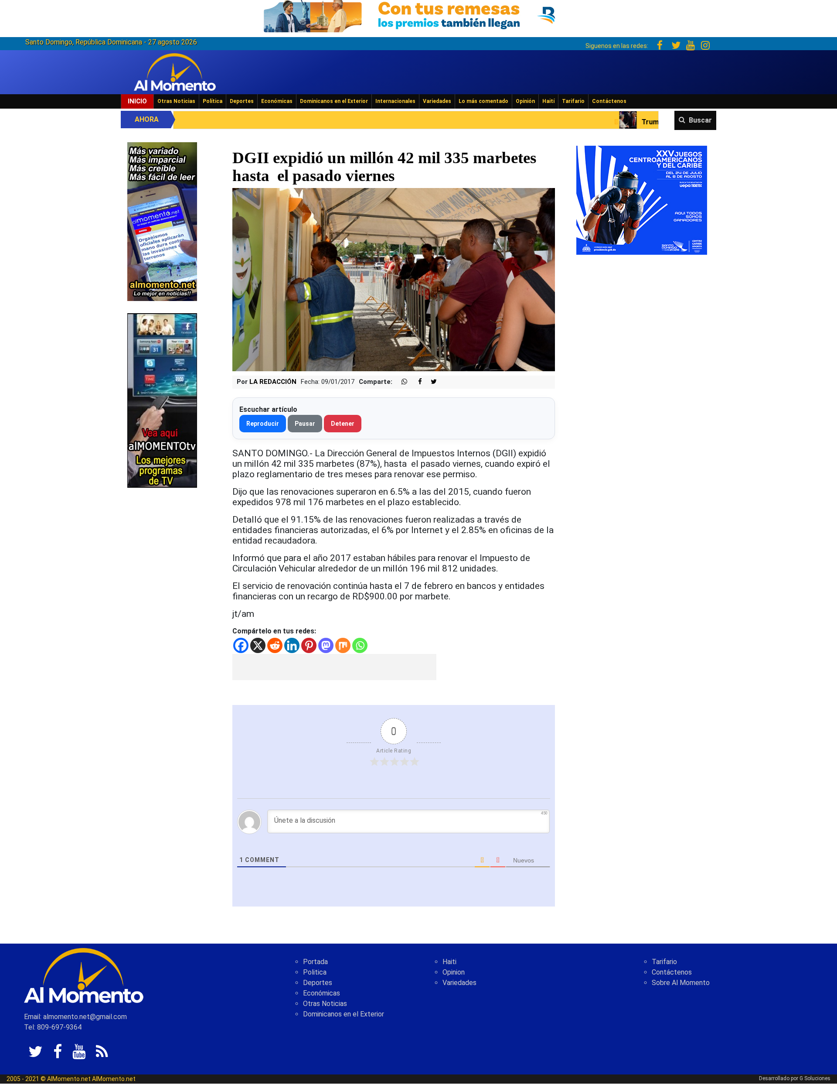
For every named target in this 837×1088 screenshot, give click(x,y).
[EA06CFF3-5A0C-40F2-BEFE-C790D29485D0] (162, 400)
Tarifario (573, 101)
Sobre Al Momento (681, 983)
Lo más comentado (483, 101)
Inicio (137, 101)
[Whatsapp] (359, 645)
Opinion (453, 972)
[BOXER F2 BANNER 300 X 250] (641, 199)
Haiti (449, 962)
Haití (548, 101)
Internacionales (395, 101)
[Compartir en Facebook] (415, 382)
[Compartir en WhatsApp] (400, 382)
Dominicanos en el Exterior (334, 101)
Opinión (525, 101)
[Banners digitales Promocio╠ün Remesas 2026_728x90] (418, 14)
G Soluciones (815, 1078)
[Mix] (342, 645)
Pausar (305, 423)
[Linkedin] (291, 645)
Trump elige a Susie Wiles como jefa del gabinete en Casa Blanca (657, 122)
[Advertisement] (334, 667)
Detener (342, 423)
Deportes (242, 101)
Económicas (277, 101)
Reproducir (262, 423)
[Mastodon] (325, 645)
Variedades (437, 101)
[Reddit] (274, 645)
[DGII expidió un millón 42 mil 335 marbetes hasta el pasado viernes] (393, 279)
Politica (315, 972)
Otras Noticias (176, 101)
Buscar (700, 120)
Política (212, 101)
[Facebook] (240, 645)
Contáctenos (609, 101)
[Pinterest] (308, 645)
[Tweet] (430, 382)
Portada (315, 962)
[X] (257, 645)
